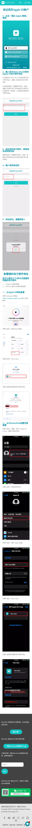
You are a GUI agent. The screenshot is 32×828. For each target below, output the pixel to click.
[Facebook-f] (4, 818)
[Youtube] (9, 818)
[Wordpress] (16, 820)
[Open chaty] (27, 824)
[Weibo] (23, 818)
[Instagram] (18, 818)
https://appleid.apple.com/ (12, 298)
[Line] (27, 818)
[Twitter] (13, 818)
